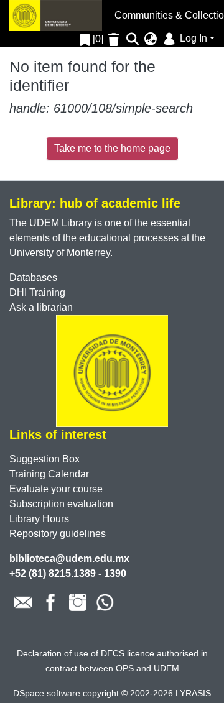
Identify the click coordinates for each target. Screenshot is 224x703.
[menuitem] (151, 39)
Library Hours (39, 518)
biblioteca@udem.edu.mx (69, 558)
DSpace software (46, 693)
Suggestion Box (44, 459)
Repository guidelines (57, 533)
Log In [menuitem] (192, 38)
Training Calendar (49, 474)
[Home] (55, 15)
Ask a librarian (41, 307)
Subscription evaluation (61, 504)
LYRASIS (193, 693)
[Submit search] (133, 39)
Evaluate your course (56, 489)
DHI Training (37, 292)
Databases (33, 277)
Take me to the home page (112, 148)
